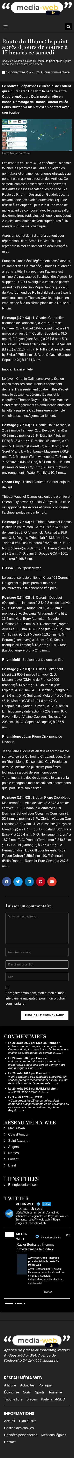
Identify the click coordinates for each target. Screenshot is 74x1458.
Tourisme (55, 1392)
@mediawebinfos (51, 1237)
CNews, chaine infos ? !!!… (28, 1092)
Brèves (32, 1399)
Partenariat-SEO (53, 1399)
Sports (18, 60)
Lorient (13, 1159)
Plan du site (27, 1421)
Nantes (13, 1153)
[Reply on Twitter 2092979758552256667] (19, 1292)
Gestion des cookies (19, 1428)
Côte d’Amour (18, 1134)
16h (68, 1234)
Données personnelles (20, 1435)
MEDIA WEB (21, 1236)
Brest (12, 1165)
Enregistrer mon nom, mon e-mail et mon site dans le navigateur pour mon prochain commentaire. (36, 998)
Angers (13, 1147)
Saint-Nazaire (18, 1140)
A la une (10, 1385)
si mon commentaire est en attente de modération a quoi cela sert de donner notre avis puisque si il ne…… (37, 1065)
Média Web (16, 1128)
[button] (5, 26)
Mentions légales (53, 1435)
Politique (45, 1385)
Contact (9, 1442)
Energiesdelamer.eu (23, 1184)
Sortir (27, 1392)
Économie (11, 1392)
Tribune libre (13, 1399)
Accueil (6, 60)
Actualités (27, 1385)
